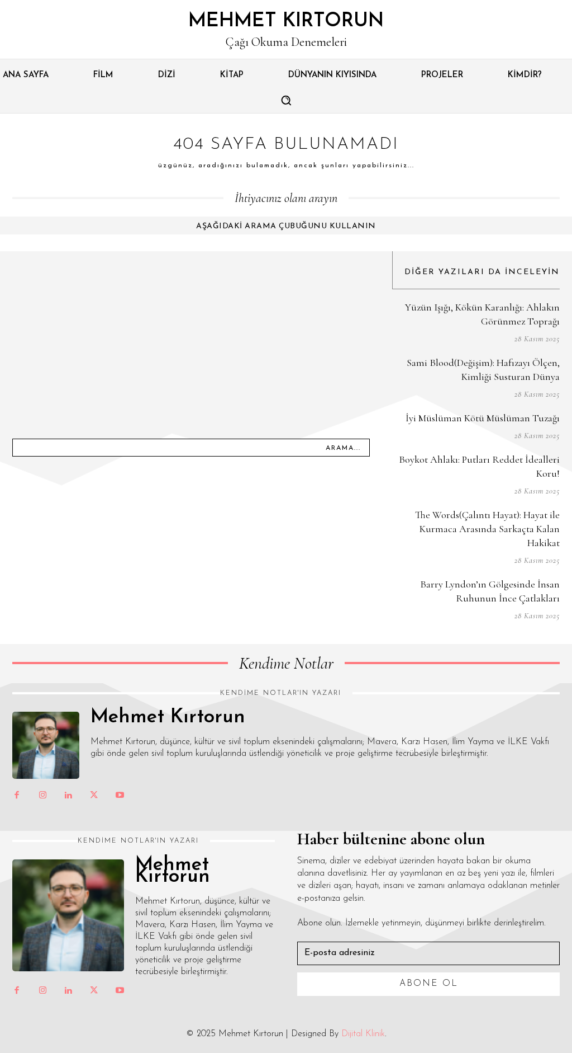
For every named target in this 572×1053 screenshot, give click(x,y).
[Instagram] (42, 796)
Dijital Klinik (363, 1034)
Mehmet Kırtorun (167, 717)
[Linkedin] (68, 796)
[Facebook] (17, 796)
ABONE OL (428, 983)
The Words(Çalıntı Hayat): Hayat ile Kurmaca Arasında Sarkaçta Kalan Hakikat (487, 529)
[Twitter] (94, 796)
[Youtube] (119, 796)
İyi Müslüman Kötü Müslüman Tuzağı (483, 418)
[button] (286, 100)
